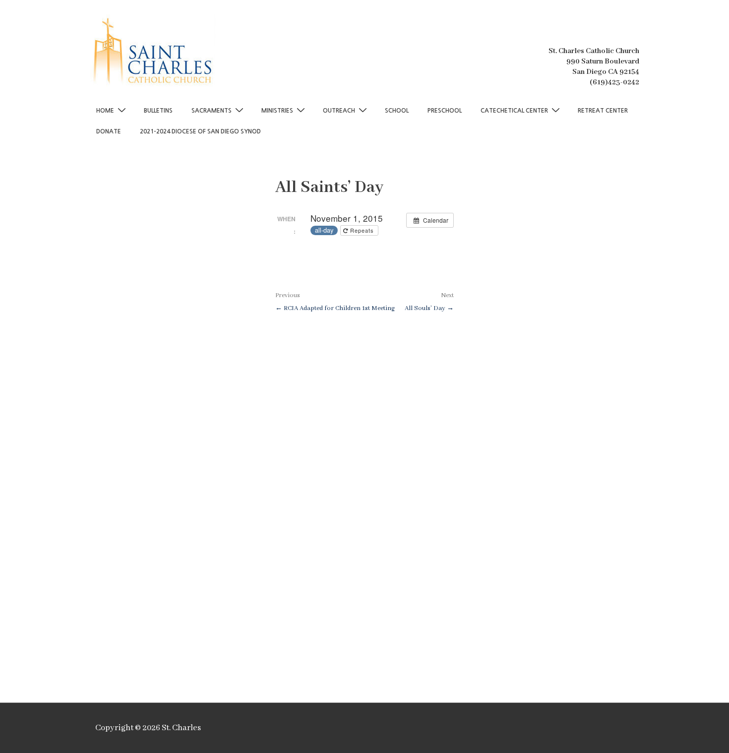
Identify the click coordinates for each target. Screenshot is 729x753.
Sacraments (211, 111)
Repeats (362, 230)
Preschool (444, 111)
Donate (108, 131)
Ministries (277, 111)
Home (105, 111)
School (397, 111)
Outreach (339, 111)
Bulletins (158, 111)
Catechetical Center (514, 111)
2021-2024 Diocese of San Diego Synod (200, 131)
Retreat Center (603, 111)
